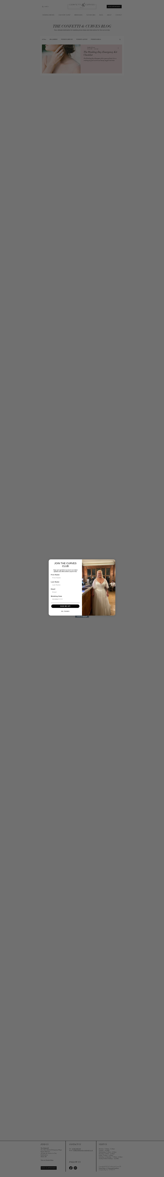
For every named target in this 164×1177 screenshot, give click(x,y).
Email (53, 589)
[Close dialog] (113, 561)
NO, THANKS (65, 611)
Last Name (55, 582)
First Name (55, 574)
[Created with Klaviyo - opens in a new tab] (82, 617)
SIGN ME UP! (65, 606)
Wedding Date (56, 596)
